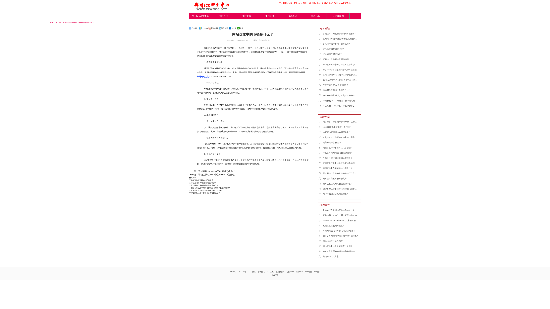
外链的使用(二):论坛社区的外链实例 (339, 101)
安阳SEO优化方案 (331, 256)
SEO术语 (246, 16)
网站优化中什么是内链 (333, 241)
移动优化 (292, 16)
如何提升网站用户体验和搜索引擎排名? (340, 236)
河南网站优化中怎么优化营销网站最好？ (206, 193)
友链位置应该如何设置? (333, 226)
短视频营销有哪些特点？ (334, 49)
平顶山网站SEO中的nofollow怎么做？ (217, 174)
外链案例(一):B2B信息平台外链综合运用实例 (340, 106)
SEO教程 (269, 16)
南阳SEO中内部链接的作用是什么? (338, 168)
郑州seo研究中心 (200, 16)
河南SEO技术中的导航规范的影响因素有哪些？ (340, 163)
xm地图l (317, 272)
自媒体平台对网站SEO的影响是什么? (339, 210)
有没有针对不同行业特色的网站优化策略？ (207, 191)
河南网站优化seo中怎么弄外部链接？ (339, 231)
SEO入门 (223, 16)
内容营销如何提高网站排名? (335, 194)
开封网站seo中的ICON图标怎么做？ (216, 171)
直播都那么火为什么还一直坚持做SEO (340, 215)
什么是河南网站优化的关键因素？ (204, 183)
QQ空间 (205, 28)
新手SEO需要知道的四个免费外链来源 (340, 70)
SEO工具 (315, 16)
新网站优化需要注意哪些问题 (336, 59)
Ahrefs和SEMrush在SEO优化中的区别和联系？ (340, 220)
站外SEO (299, 272)
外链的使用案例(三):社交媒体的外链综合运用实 (340, 95)
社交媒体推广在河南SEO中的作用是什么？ (340, 137)
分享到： (194, 28)
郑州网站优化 (203, 76)
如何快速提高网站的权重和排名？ (338, 184)
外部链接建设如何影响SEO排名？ (338, 158)
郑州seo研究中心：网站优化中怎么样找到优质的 (340, 80)
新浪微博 (214, 28)
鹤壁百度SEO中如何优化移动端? (337, 148)
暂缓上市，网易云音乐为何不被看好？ (340, 34)
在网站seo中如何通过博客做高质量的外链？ (340, 39)
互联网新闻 (338, 16)
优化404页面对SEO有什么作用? (336, 127)
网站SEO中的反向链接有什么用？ (338, 246)
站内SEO (67, 22)
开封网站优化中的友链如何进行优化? (205, 185)
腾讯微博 (224, 28)
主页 (61, 22)
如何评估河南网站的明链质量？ (203, 180)
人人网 (233, 28)
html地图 (308, 272)
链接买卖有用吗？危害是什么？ (337, 90)
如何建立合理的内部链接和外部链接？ (340, 251)
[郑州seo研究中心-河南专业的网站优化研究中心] (211, 10)
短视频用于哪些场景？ (333, 54)
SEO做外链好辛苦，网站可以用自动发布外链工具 (340, 65)
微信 (241, 28)
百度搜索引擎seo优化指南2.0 (335, 85)
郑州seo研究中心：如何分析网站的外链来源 (340, 75)
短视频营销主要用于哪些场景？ (337, 44)
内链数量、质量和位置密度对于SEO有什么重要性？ (340, 122)
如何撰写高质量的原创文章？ (336, 179)
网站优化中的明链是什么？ (83, 22)
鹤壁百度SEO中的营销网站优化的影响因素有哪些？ (211, 188)
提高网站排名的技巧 (332, 142)
